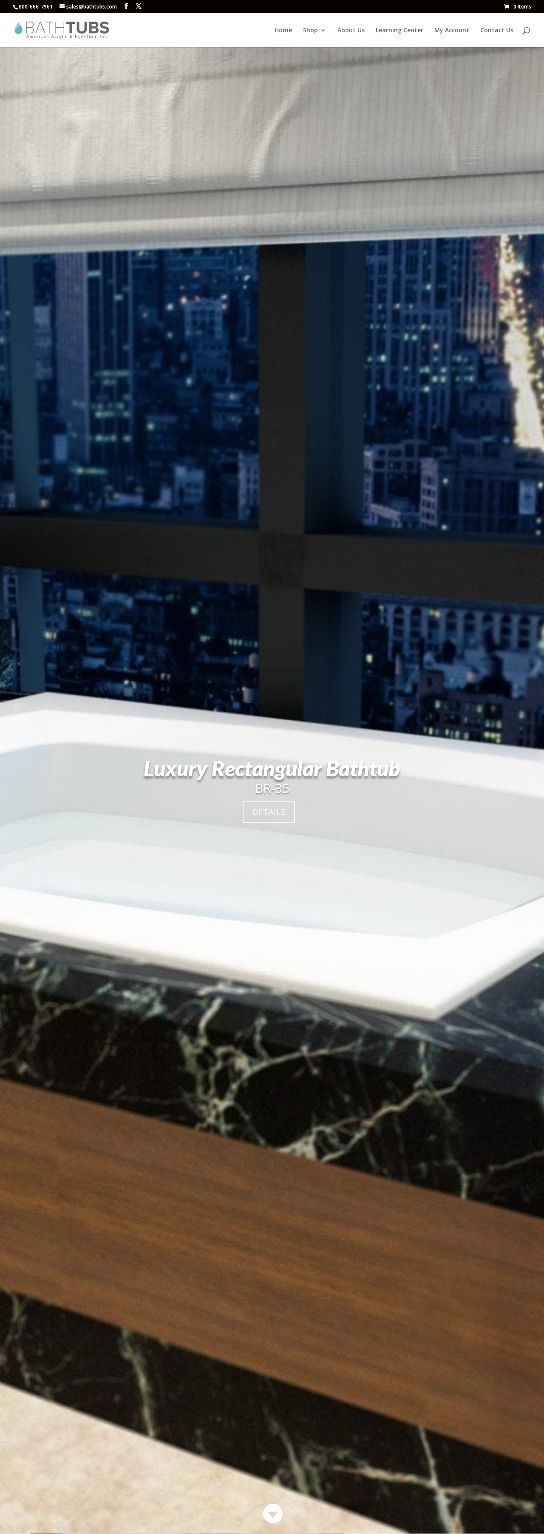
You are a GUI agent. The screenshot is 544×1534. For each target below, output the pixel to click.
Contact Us (496, 30)
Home (283, 30)
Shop (310, 30)
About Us (351, 30)
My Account (451, 30)
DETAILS (269, 812)
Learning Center (399, 30)
